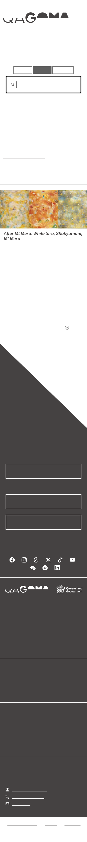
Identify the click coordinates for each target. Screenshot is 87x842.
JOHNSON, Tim (16, 245)
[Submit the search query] (9, 84)
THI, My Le (12, 251)
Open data (14, 679)
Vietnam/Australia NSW (23, 156)
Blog (49, 679)
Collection (35, 34)
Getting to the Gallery (29, 789)
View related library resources (30, 302)
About (50, 684)
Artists (42, 53)
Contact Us (21, 803)
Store (10, 690)
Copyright (72, 823)
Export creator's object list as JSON (34, 328)
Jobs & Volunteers (22, 823)
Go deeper (69, 53)
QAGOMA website (20, 684)
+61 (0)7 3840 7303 (28, 796)
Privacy (51, 823)
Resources (63, 69)
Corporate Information (47, 829)
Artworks (17, 53)
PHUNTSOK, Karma (20, 256)
